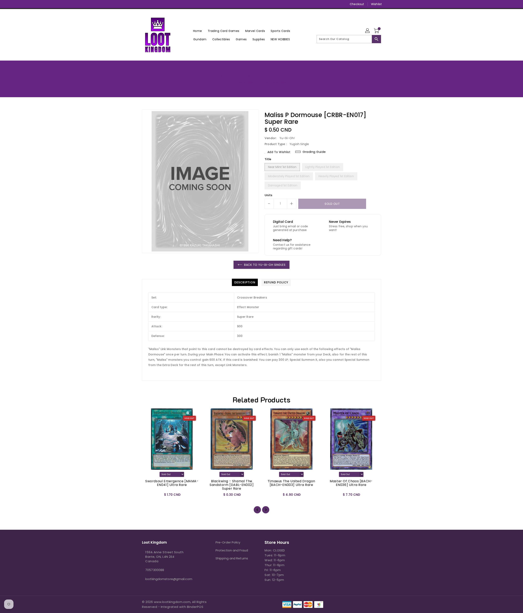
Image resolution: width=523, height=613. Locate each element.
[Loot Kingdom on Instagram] (152, 4)
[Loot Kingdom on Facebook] (136, 4)
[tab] (245, 282)
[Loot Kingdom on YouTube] (159, 4)
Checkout (357, 4)
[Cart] (377, 31)
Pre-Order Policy (228, 542)
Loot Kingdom (247, 83)
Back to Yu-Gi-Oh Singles (264, 265)
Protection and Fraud (232, 550)
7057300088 (154, 570)
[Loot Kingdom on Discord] (167, 4)
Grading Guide (314, 152)
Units (269, 195)
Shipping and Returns (232, 558)
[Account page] (368, 31)
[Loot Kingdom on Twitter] (144, 4)
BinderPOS (195, 607)
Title (268, 159)
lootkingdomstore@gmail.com (168, 579)
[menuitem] (198, 31)
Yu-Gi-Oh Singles (273, 83)
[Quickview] (148, 496)
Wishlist (376, 4)
